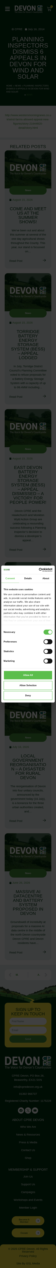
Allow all (28, 675)
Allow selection (28, 685)
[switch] (48, 641)
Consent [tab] (10, 578)
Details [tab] (28, 578)
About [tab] (45, 578)
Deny (28, 695)
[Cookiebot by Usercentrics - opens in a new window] (39, 570)
